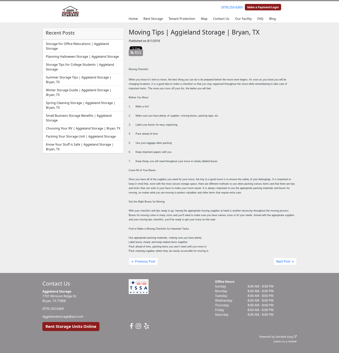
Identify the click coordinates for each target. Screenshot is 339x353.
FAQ (260, 18)
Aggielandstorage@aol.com (62, 316)
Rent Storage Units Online (71, 326)
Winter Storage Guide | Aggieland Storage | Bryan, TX (78, 92)
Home (133, 18)
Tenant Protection (182, 18)
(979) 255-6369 (232, 7)
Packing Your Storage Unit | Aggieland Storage (81, 136)
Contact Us (221, 18)
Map (204, 18)
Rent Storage (153, 18)
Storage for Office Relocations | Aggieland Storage (77, 46)
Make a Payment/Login (263, 7)
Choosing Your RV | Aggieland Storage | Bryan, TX (83, 128)
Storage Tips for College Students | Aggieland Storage (80, 66)
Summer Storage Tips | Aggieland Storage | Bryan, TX (78, 79)
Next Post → (285, 261)
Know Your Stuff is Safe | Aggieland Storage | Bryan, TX (80, 146)
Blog (272, 18)
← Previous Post (143, 261)
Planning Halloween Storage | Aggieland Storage (82, 56)
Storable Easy (284, 336)
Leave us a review (285, 341)
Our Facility (243, 18)
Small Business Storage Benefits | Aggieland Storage (79, 117)
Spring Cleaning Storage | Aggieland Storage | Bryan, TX (80, 105)
